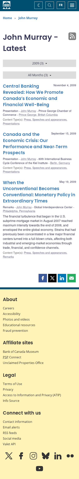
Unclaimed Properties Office (23, 363)
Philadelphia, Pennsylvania (19, 211)
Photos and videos (16, 319)
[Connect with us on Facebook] (21, 458)
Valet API (9, 444)
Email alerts (11, 427)
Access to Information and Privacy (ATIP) (32, 395)
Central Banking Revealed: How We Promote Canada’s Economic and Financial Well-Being (33, 95)
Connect (12, 357)
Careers (8, 308)
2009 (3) (38, 63)
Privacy (8, 389)
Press (27, 119)
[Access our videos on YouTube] (39, 471)
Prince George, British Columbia (38, 115)
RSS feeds (10, 433)
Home (7, 18)
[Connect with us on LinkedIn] (58, 458)
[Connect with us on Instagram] (34, 458)
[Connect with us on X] (9, 458)
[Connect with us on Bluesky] (46, 458)
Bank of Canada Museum (21, 352)
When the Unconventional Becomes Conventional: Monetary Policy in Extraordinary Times (39, 192)
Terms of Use (12, 384)
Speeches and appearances (49, 119)
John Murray (28, 18)
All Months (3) (38, 75)
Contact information (17, 422)
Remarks (8, 257)
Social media (12, 438)
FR (61, 5)
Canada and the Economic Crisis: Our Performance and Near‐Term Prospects (35, 143)
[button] (43, 278)
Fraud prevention (15, 330)
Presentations (11, 123)
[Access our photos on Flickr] (70, 458)
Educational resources (19, 325)
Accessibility (11, 314)
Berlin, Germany (60, 163)
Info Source (11, 401)
